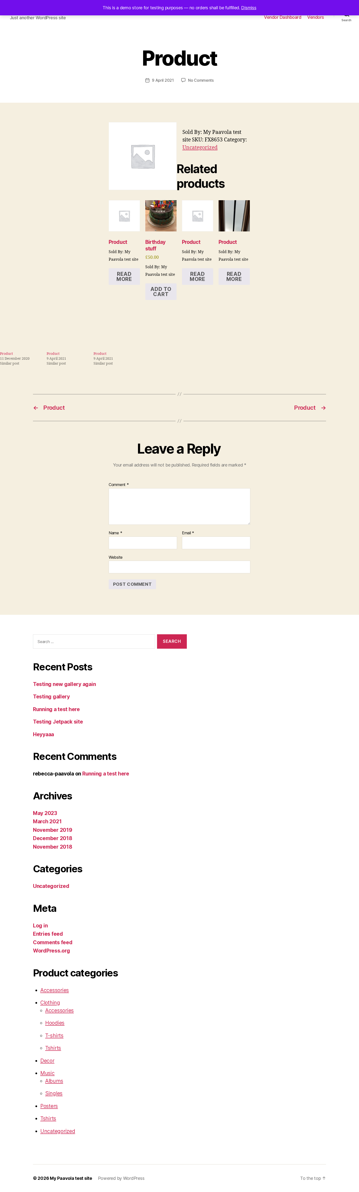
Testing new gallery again (64, 684)
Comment (119, 485)
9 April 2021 (163, 80)
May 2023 (45, 813)
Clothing (50, 1003)
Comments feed (53, 942)
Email (188, 533)
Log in (40, 926)
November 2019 (52, 830)
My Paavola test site (71, 1178)
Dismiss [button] (248, 7)
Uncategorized (200, 147)
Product (6, 354)
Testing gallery (51, 697)
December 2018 (52, 838)
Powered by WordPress (121, 1178)
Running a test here (56, 709)
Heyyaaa (43, 734)
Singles (54, 1093)
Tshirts (53, 1048)
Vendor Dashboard (282, 17)
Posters (49, 1106)
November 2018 (52, 847)
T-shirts (54, 1036)
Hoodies (54, 1023)
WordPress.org (51, 951)
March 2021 (47, 821)
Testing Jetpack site (58, 722)
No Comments (201, 80)
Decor (47, 1061)
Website (116, 557)
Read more (124, 276)
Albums (54, 1081)
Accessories (54, 990)
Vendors (315, 17)
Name (115, 533)
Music (47, 1073)
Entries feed (48, 934)
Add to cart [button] (160, 291)
